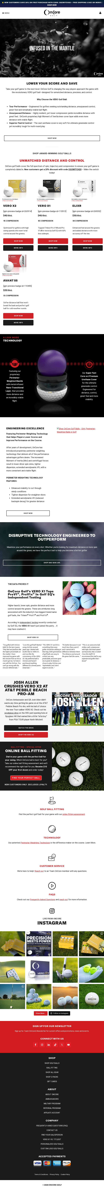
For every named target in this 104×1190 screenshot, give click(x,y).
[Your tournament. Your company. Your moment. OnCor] (38, 996)
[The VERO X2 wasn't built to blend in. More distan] (65, 996)
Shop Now (52, 5)
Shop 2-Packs (52, 1077)
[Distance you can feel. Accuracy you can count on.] (38, 943)
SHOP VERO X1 (33, 637)
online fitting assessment (73, 814)
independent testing (29, 622)
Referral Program (52, 1108)
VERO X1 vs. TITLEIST (52, 1139)
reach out (63, 899)
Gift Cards (52, 1081)
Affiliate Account (52, 1113)
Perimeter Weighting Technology (35, 843)
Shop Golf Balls (52, 1063)
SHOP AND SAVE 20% (52, 563)
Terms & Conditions (41, 1174)
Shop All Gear (52, 1072)
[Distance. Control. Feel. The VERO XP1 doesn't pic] (38, 970)
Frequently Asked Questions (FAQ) (52, 1126)
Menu (7, 13)
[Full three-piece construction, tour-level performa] (12, 943)
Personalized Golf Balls (52, 1144)
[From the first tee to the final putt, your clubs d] (12, 970)
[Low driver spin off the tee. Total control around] (65, 943)
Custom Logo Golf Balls (52, 1149)
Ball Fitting (52, 1068)
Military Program (52, 1104)
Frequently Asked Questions (42, 899)
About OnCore (52, 1094)
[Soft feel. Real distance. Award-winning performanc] (65, 970)
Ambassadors (52, 1099)
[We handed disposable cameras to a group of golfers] (12, 996)
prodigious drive (12, 713)
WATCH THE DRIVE (26, 728)
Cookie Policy (65, 1174)
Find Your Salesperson (52, 1135)
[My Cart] (100, 13)
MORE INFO (18, 248)
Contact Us (52, 1130)
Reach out (39, 871)
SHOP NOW (52, 138)
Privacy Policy (54, 1174)
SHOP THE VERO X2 (26, 735)
